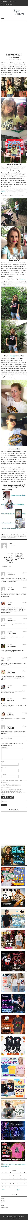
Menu (3, 19)
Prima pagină (5, 1)
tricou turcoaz (4, 538)
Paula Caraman (11, 673)
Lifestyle (3, 1205)
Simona (9, 604)
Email (3, 768)
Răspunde (25, 573)
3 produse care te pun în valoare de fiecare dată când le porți (19, 558)
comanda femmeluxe (16, 534)
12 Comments (19, 59)
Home (8, 534)
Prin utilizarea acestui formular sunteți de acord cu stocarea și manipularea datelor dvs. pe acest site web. (13, 792)
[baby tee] (13, 1066)
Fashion (4, 534)
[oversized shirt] (13, 939)
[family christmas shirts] (13, 1045)
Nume (3, 761)
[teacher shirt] (13, 1088)
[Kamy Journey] (14, 12)
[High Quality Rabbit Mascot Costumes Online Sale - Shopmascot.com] (14, 1165)
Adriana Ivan (10, 589)
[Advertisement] (14, 35)
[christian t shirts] (13, 918)
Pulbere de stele (11, 633)
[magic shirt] (13, 1003)
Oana (8, 687)
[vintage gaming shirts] (13, 961)
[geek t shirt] (13, 855)
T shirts (12, 356)
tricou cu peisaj (16, 536)
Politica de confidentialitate (9, 4)
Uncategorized (4, 1207)
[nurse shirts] (13, 982)
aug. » (18, 1189)
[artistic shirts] (13, 1130)
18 (20, 1181)
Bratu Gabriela (11, 620)
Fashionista (11, 1218)
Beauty (2, 1198)
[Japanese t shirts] (13, 876)
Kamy (14, 59)
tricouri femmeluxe (12, 538)
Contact (12, 1)
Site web (4, 774)
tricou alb (3, 536)
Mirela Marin (10, 701)
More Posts (13, 546)
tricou (22, 534)
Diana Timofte (10, 715)
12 (24, 1178)
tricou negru (23, 536)
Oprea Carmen (10, 728)
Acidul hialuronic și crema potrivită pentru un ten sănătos (8, 560)
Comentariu (4, 748)
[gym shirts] (13, 897)
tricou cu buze (9, 536)
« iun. (3, 1189)
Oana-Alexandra (11, 646)
